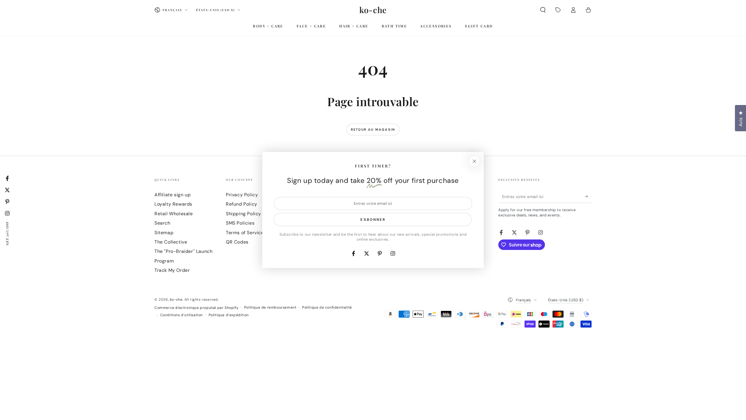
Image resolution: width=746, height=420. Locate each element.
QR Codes (237, 242)
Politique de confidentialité (327, 307)
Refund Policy (241, 204)
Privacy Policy (242, 195)
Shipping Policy (243, 214)
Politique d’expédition (229, 315)
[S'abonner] (588, 196)
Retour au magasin (373, 129)
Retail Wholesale (173, 214)
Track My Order (172, 270)
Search (162, 223)
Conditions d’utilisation (181, 315)
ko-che (176, 299)
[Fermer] (474, 161)
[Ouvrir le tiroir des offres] (558, 10)
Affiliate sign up (172, 195)
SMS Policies (240, 223)
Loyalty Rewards (173, 204)
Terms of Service (245, 233)
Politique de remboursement (270, 307)
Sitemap (163, 233)
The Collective (170, 242)
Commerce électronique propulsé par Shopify (196, 307)
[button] (542, 10)
